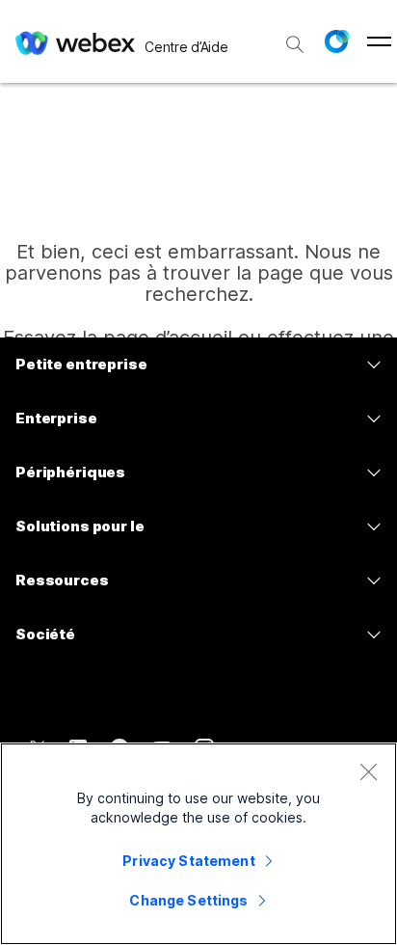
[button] (336, 41)
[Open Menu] (379, 41)
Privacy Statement (188, 860)
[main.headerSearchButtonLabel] (294, 38)
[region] (198, 843)
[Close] (368, 771)
